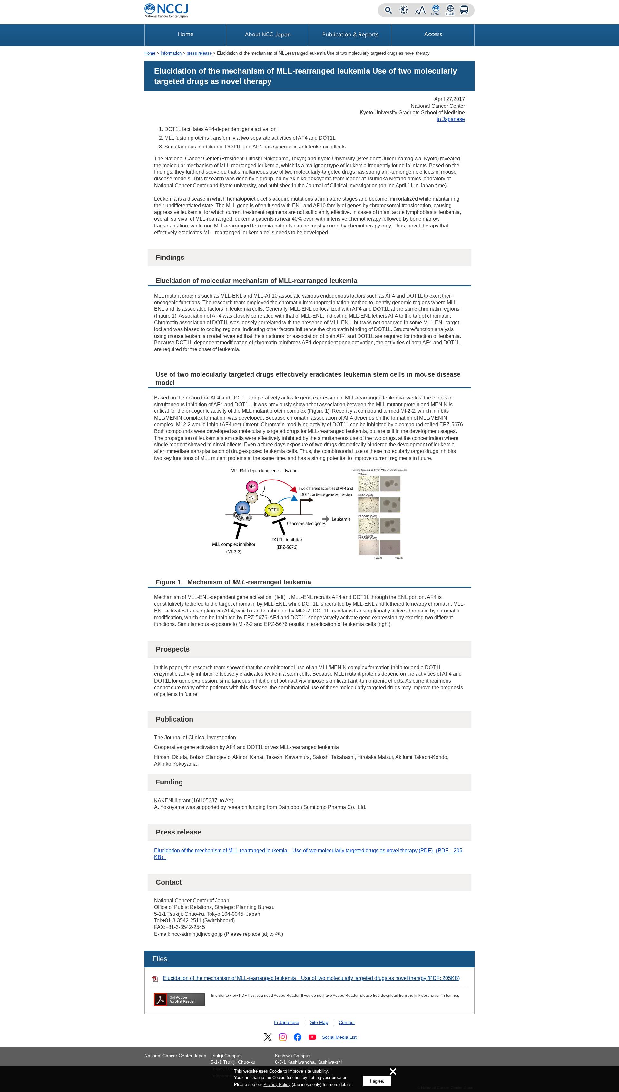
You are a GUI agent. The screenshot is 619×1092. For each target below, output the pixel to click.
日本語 (450, 10)
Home (149, 53)
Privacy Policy (276, 1084)
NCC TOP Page (436, 10)
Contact (347, 1022)
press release (199, 53)
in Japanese (451, 119)
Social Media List (339, 1037)
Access (464, 10)
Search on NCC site (388, 10)
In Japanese (286, 1022)
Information (171, 53)
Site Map (319, 1022)
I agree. (377, 1081)
